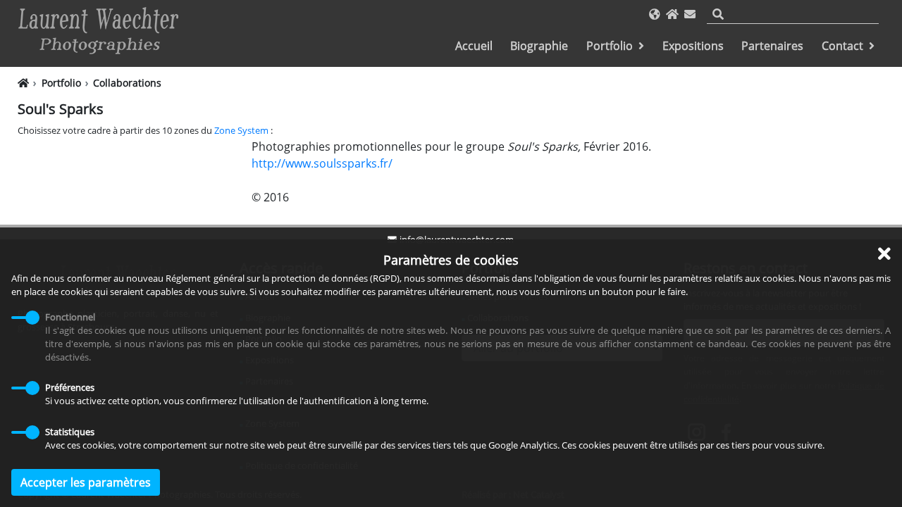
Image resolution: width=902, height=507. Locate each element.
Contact (842, 46)
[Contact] (690, 14)
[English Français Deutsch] (654, 14)
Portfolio (609, 46)
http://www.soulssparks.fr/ (322, 163)
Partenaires (772, 46)
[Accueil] (672, 14)
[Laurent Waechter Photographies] (99, 32)
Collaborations (127, 82)
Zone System (241, 130)
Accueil (474, 46)
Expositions (693, 46)
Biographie (539, 46)
